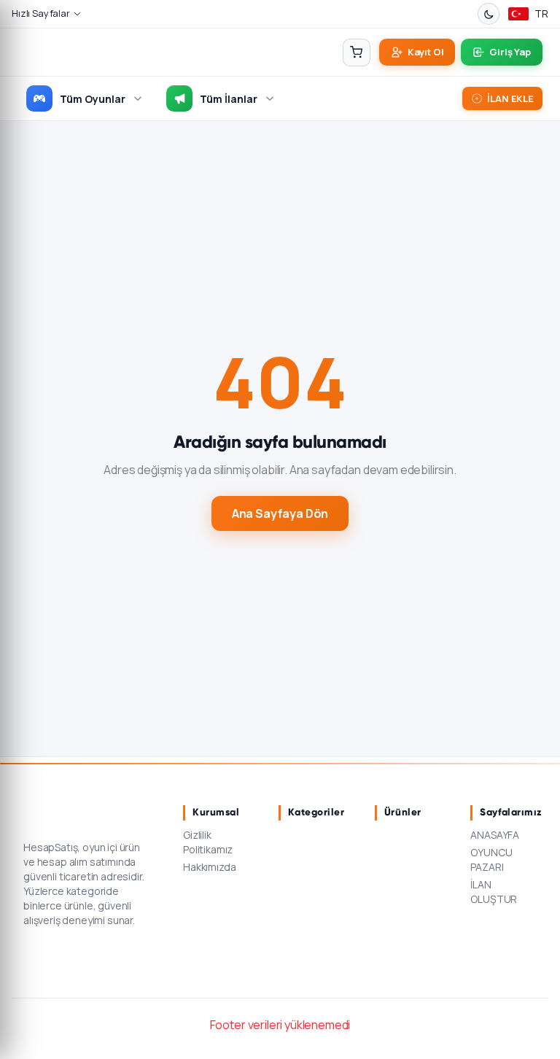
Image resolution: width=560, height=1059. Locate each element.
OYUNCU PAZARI (491, 859)
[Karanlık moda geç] (488, 14)
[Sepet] (356, 52)
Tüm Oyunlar (92, 99)
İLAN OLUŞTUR (493, 891)
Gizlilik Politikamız (208, 842)
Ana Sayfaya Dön (280, 513)
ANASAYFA (494, 835)
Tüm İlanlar (228, 99)
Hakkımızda (209, 867)
